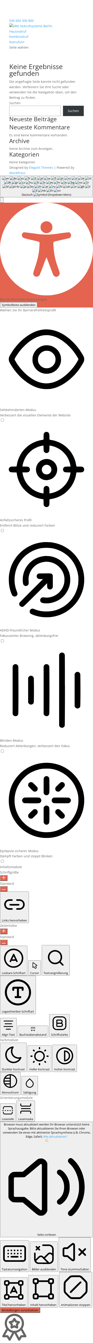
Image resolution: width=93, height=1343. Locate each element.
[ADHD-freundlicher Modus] (2, 641)
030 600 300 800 (21, 20)
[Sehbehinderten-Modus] (2, 420)
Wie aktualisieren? (55, 1136)
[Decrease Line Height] (3, 942)
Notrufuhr (17, 42)
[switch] (2, 420)
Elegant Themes (41, 167)
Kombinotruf (18, 36)
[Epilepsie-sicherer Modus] (2, 861)
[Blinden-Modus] (2, 751)
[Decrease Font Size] (3, 889)
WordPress (17, 173)
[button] (2, 200)
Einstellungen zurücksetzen (20, 1310)
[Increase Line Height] (3, 931)
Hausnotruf (17, 31)
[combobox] (46, 186)
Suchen (15, 103)
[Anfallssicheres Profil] (2, 531)
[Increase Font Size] (3, 878)
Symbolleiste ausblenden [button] (18, 305)
